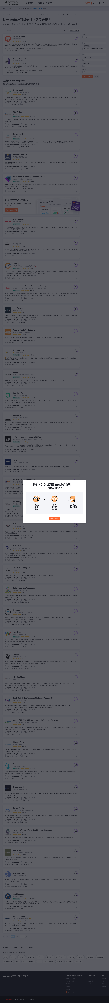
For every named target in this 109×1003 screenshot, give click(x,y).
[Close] (84, 482)
